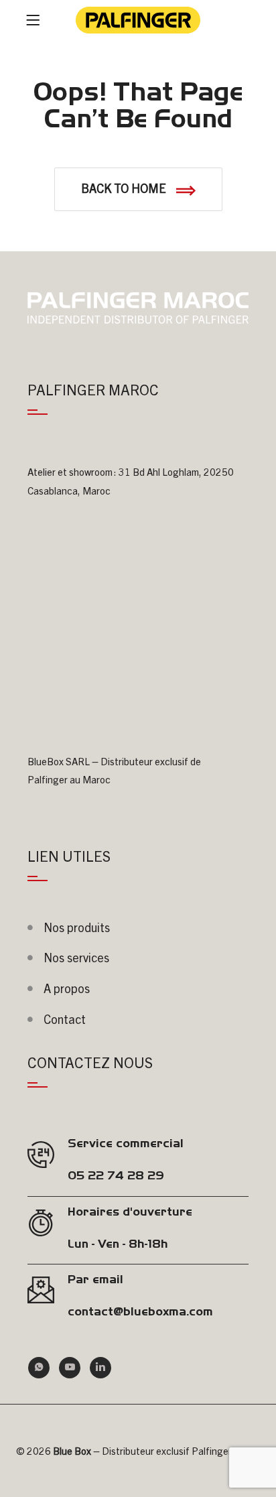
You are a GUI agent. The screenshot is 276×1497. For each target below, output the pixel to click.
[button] (138, 189)
